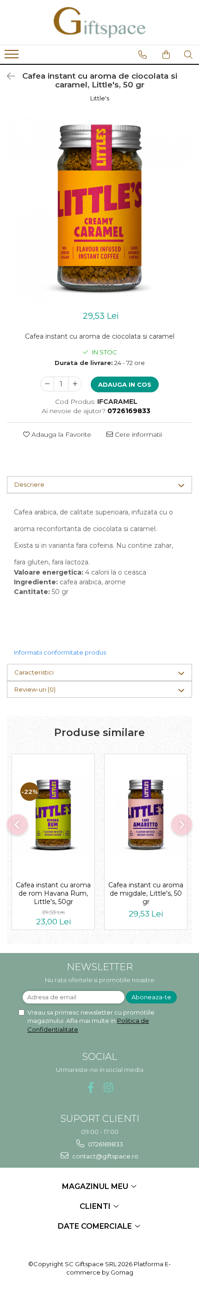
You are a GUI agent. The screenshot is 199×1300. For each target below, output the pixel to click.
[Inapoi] (7, 76)
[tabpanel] (99, 208)
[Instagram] (108, 1087)
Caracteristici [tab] (34, 672)
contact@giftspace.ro (104, 1156)
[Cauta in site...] (188, 54)
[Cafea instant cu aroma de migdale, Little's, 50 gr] (146, 815)
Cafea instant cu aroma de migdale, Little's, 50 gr (145, 893)
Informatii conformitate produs (60, 652)
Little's (99, 98)
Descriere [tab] (29, 484)
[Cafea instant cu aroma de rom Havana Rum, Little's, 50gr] (53, 815)
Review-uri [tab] (35, 689)
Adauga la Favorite (60, 434)
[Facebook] (91, 1087)
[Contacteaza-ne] (142, 54)
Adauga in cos (124, 384)
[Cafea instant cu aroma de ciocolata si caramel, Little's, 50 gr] (99, 208)
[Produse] (13, 57)
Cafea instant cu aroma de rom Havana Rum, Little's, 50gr (53, 893)
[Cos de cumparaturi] (166, 54)
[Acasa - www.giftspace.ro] (99, 22)
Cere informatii (137, 434)
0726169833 (105, 1144)
